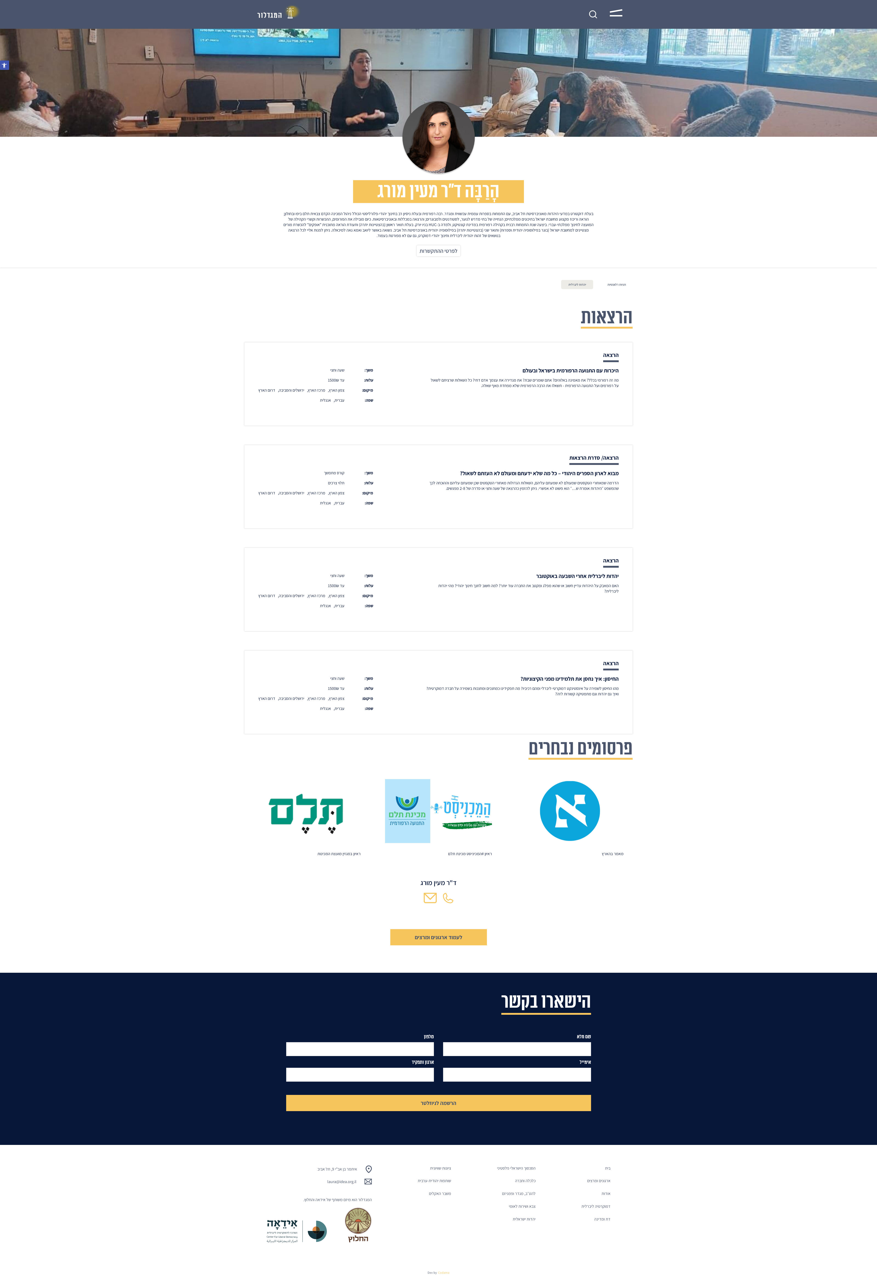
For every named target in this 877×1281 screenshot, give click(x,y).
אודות (606, 1193)
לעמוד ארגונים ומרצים (438, 937)
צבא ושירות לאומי (522, 1206)
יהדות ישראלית (524, 1219)
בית (607, 1168)
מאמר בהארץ (612, 853)
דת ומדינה (602, 1219)
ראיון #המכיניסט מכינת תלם (470, 853)
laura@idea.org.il (342, 1181)
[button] (4, 65)
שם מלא (584, 1037)
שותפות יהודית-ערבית (434, 1180)
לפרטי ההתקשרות (438, 250)
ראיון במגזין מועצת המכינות (339, 853)
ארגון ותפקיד (423, 1062)
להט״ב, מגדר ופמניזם (519, 1193)
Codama (443, 1272)
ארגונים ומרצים (598, 1180)
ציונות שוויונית (440, 1168)
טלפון (429, 1037)
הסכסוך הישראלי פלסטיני (516, 1168)
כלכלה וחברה (525, 1180)
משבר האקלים (440, 1193)
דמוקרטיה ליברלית (595, 1206)
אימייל (585, 1062)
